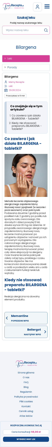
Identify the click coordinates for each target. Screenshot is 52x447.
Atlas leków (25, 416)
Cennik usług (26, 411)
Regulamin (26, 391)
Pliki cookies (26, 401)
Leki (9, 58)
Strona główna (26, 372)
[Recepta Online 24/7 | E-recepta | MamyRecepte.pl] (13, 7)
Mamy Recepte (16, 82)
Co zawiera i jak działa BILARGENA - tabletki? (26, 117)
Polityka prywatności (26, 396)
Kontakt (26, 406)
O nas (26, 377)
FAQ (26, 382)
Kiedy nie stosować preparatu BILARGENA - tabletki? (27, 126)
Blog (26, 387)
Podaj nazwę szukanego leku (26, 23)
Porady (12, 67)
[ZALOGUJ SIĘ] (37, 7)
